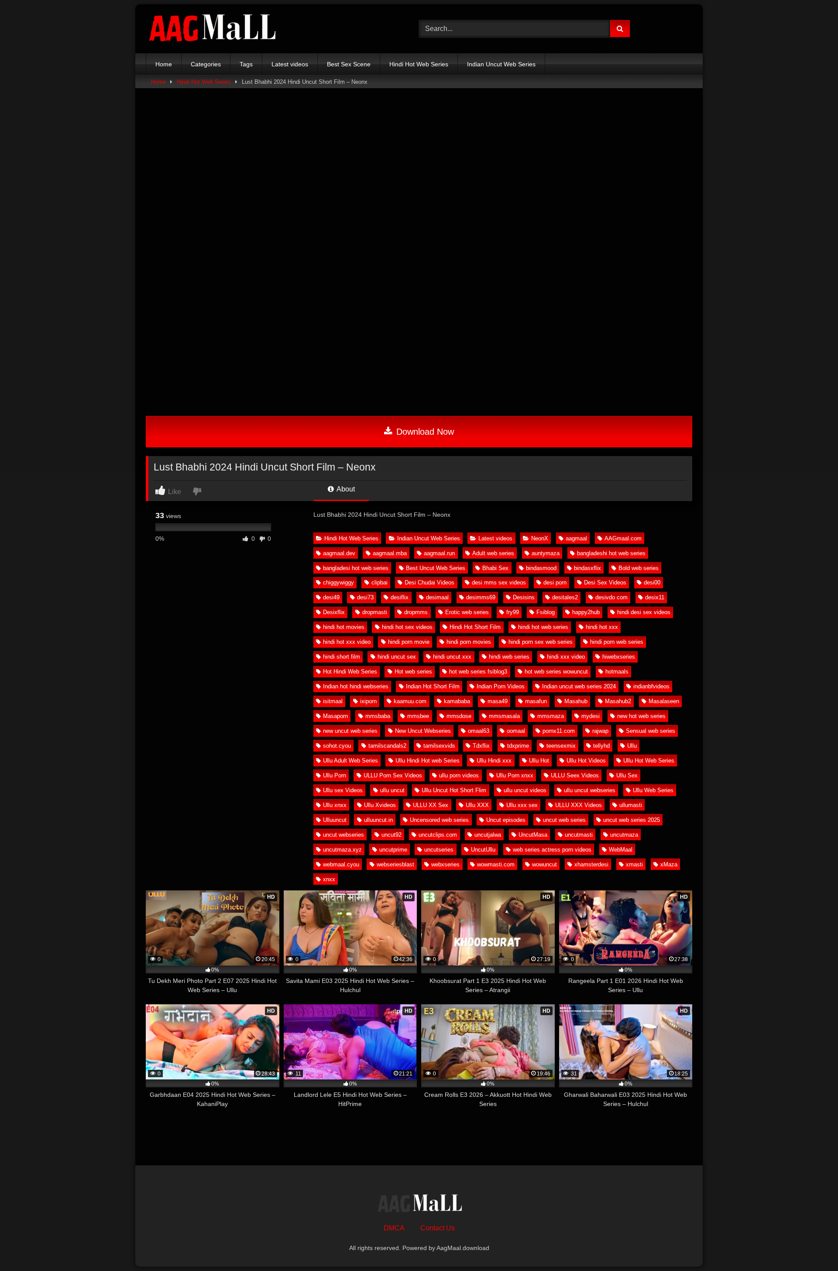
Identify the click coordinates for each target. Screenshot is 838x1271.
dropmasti (374, 612)
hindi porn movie (408, 642)
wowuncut (544, 864)
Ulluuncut (335, 820)
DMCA (394, 1228)
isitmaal (333, 701)
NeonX (539, 538)
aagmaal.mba (390, 553)
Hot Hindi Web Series (350, 671)
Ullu (632, 745)
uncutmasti (579, 834)
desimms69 (480, 597)
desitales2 (565, 597)
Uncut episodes (505, 820)
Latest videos (495, 538)
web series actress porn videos (552, 849)
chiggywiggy (338, 582)
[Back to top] (811, 1245)
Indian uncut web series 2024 (579, 686)
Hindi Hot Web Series (351, 538)
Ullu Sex (627, 775)
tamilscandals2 (387, 745)
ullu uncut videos (525, 790)
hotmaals (616, 671)
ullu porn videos (459, 775)
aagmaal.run (439, 553)
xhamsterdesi (591, 864)
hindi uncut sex (397, 656)
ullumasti (630, 805)
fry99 (512, 612)
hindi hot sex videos (407, 627)
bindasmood (541, 568)
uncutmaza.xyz (342, 849)
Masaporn (335, 716)
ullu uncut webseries (589, 790)
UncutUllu (483, 849)
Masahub (575, 701)
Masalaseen (664, 701)
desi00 (652, 582)
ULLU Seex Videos (575, 775)
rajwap (600, 731)
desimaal (437, 597)
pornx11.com (559, 731)
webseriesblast (395, 864)
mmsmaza (550, 716)
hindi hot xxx (602, 627)
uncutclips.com (438, 834)
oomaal (516, 731)
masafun (536, 701)
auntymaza (546, 553)
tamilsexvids (439, 745)
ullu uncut (392, 790)
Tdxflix (481, 745)
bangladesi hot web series (355, 568)
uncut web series (564, 820)
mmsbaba (377, 716)
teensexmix (561, 745)
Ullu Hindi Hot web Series (427, 760)
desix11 (654, 597)
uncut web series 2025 (631, 820)
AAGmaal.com (623, 538)
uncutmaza (624, 834)
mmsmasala (504, 716)
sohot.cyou (337, 745)
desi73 (365, 597)
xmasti (634, 864)
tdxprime (518, 745)
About (345, 489)
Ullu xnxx (335, 805)
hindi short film (341, 656)
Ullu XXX (477, 805)
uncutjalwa (487, 834)
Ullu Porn (334, 775)
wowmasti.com (496, 864)
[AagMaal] (419, 1204)
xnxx (329, 879)
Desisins (524, 597)
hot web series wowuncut (556, 671)
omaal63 (478, 731)
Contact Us (437, 1228)
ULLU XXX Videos (578, 805)
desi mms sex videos (499, 582)
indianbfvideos (651, 686)
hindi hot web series (543, 627)
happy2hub (586, 612)
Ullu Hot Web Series (648, 760)
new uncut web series (350, 731)
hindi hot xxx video (347, 642)
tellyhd (601, 745)
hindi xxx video (566, 656)
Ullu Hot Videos (586, 760)
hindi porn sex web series (540, 642)
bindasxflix (587, 568)
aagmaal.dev (339, 553)
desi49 (331, 597)
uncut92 (391, 834)
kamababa (457, 701)
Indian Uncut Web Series (428, 538)
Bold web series (638, 568)
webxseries (445, 864)
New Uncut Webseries (423, 731)
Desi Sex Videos (605, 582)
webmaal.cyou (341, 864)
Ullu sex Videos (343, 790)
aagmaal (576, 538)
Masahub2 (618, 701)
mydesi (590, 716)
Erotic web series (467, 612)
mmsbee (418, 716)
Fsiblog (545, 612)
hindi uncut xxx (452, 656)
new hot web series (641, 716)
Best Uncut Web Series (435, 568)
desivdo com (611, 597)
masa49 (498, 701)
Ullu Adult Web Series (350, 760)
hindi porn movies (468, 642)
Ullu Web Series (653, 790)
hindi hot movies (343, 627)
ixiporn (368, 701)
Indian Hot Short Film (433, 686)
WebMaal (620, 849)
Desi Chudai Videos (429, 582)
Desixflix (334, 612)
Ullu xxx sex (522, 805)
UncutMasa (533, 834)
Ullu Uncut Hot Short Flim (454, 790)
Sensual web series (650, 731)
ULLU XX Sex (430, 805)
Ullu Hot (539, 760)
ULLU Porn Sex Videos (393, 775)
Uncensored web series (439, 820)
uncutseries (438, 849)
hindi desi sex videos (643, 612)
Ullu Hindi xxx (494, 760)
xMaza (668, 864)
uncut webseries (343, 834)
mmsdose (458, 716)
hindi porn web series (616, 642)
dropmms (416, 612)
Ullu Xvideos (380, 805)
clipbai (379, 582)
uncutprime (393, 849)
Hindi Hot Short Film (475, 627)
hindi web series (509, 656)
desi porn (555, 582)
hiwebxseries (618, 656)
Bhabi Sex (495, 568)
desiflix (400, 597)
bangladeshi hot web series (611, 553)
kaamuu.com (410, 701)
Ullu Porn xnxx (514, 775)
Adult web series (493, 553)
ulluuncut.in (378, 820)
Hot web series (413, 671)
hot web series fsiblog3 (478, 671)
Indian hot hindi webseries (355, 686)
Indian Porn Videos (501, 686)
